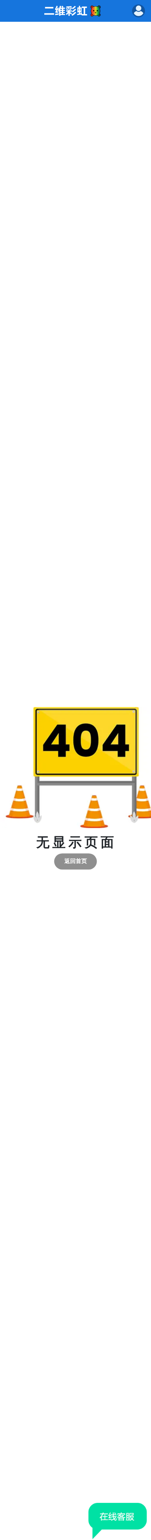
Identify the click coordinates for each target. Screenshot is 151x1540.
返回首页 (75, 861)
